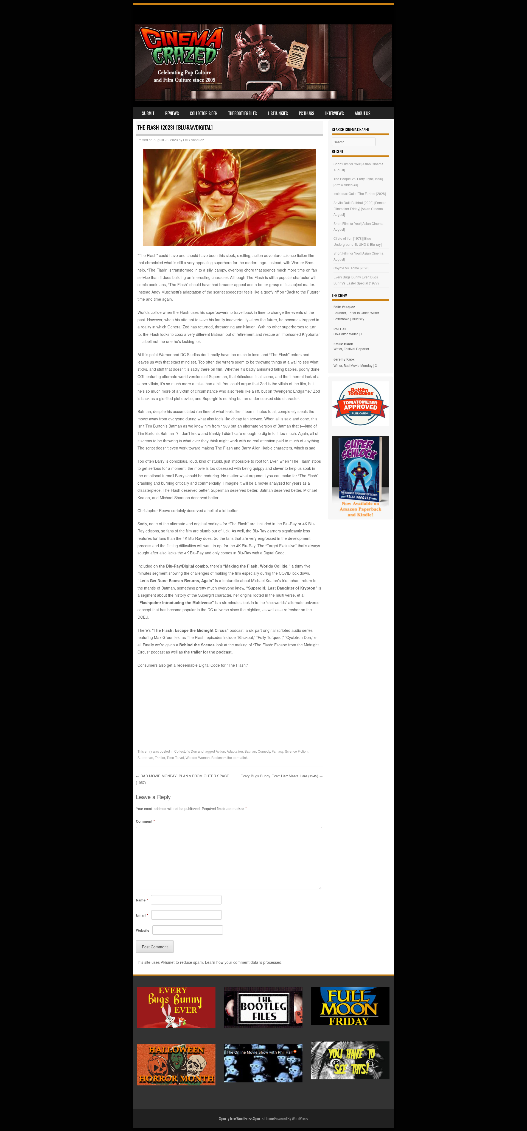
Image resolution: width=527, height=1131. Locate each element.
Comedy (264, 751)
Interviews (334, 113)
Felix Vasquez (193, 139)
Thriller (160, 757)
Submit (148, 113)
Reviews (172, 113)
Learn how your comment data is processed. (243, 962)
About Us (363, 113)
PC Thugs (306, 113)
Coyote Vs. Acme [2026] (351, 268)
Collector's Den (185, 751)
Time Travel (175, 757)
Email (142, 915)
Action (220, 751)
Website (142, 930)
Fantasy (277, 751)
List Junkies (278, 113)
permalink (240, 757)
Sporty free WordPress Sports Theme (246, 1119)
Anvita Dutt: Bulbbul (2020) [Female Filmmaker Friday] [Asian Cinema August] (359, 208)
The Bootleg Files (242, 113)
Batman (250, 751)
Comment (145, 821)
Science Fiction (296, 751)
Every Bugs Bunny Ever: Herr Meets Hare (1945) (281, 775)
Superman (145, 757)
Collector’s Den (203, 113)
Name (142, 900)
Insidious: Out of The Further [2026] (359, 193)
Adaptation (235, 751)
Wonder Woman (198, 757)
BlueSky (358, 318)
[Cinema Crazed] (263, 99)
